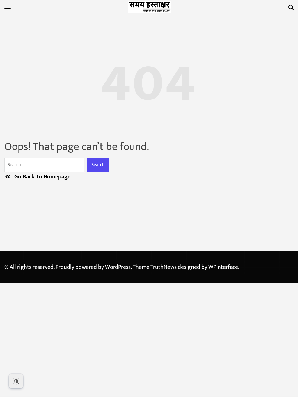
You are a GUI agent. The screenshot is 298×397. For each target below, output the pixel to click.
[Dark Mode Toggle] (16, 381)
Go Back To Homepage (42, 176)
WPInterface (223, 267)
